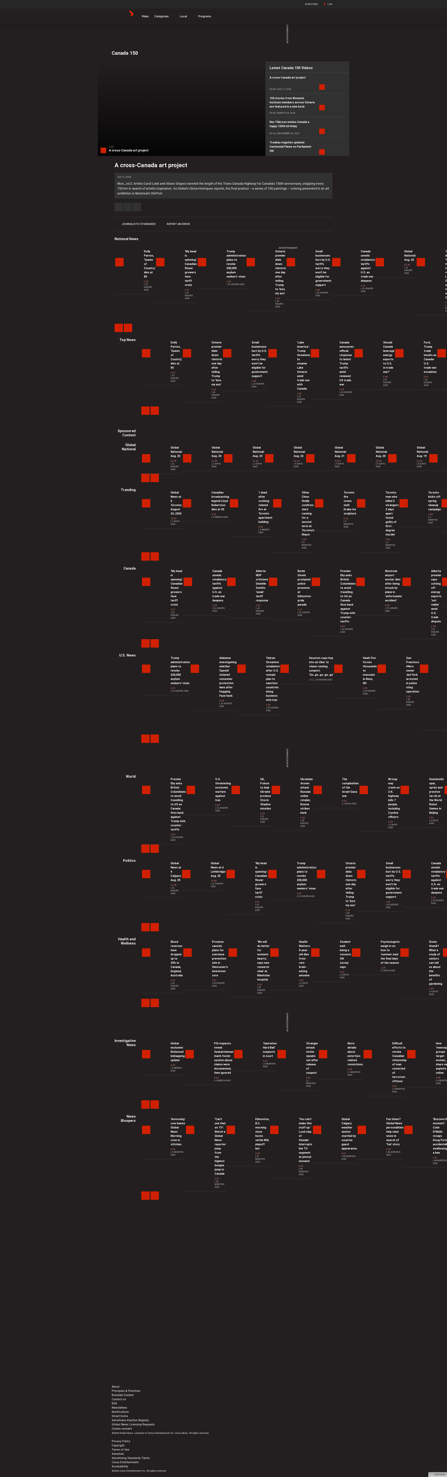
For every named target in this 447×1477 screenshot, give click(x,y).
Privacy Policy (121, 1441)
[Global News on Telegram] (244, 1382)
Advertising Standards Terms (131, 1458)
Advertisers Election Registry (130, 1420)
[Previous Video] (119, 328)
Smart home (120, 1416)
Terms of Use (120, 1449)
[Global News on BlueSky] (297, 1382)
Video (145, 16)
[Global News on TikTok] (191, 1382)
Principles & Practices (126, 1391)
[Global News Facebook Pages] (138, 1355)
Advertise (118, 1453)
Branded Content (123, 1395)
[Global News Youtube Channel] (244, 1355)
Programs (204, 16)
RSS (114, 1403)
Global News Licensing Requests (133, 1424)
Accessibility (120, 1466)
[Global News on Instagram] (297, 1355)
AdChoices (439, 1474)
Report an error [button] (178, 224)
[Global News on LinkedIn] (138, 1382)
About (116, 1386)
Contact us (119, 1399)
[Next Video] (128, 328)
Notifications (120, 1412)
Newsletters (119, 1407)
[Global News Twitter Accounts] (191, 1355)
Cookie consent (122, 1428)
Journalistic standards (139, 224)
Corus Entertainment (125, 1462)
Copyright (118, 1445)
